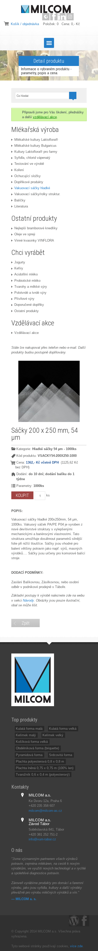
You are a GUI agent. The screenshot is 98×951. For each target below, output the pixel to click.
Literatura (21, 206)
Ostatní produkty (26, 311)
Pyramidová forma (29, 755)
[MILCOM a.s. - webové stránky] (46, 16)
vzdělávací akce (45, 117)
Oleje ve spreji (24, 234)
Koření (19, 170)
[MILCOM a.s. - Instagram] (70, 16)
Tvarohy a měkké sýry (30, 286)
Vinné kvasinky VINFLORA (34, 240)
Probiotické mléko (27, 280)
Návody (28, 600)
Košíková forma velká (32, 742)
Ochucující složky (27, 176)
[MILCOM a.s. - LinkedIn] (62, 16)
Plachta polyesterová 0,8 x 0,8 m (40, 761)
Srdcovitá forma (60, 755)
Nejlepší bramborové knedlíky (36, 228)
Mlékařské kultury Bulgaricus (35, 146)
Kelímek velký (52, 735)
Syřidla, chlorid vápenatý (32, 158)
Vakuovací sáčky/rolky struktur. (37, 194)
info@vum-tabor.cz (42, 839)
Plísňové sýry (24, 299)
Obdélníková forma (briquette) (37, 748)
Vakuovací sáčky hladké (32, 188)
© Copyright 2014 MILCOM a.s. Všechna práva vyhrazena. (45, 933)
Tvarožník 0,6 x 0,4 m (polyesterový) (43, 774)
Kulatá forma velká (62, 728)
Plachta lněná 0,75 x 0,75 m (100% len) (44, 768)
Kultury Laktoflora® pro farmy (35, 152)
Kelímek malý (26, 735)
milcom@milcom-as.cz (45, 811)
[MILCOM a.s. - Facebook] (54, 16)
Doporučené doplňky (29, 305)
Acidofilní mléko (26, 274)
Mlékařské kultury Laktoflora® (36, 139)
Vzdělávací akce (26, 333)
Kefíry (18, 268)
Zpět (25, 623)
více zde (76, 946)
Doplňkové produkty (28, 182)
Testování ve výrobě (29, 164)
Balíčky (19, 200)
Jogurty (19, 262)
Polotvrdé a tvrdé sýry (30, 293)
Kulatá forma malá (29, 728)
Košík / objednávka (25, 24)
